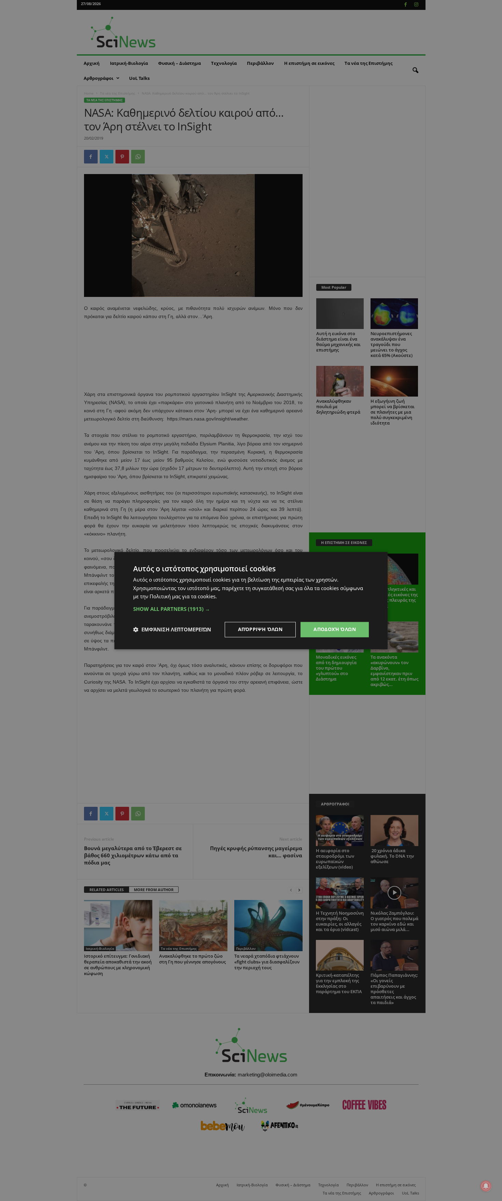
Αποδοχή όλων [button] (334, 629)
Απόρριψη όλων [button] (260, 629)
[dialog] (251, 600)
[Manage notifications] (485, 1186)
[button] (251, 609)
